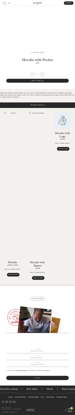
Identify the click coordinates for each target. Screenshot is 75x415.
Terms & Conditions (21, 370)
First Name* (37, 349)
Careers (10, 397)
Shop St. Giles (38, 52)
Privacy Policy (17, 409)
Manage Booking (61, 397)
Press (42, 397)
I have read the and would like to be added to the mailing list (29, 370)
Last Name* (37, 355)
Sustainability (50, 397)
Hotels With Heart (20, 397)
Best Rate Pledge (33, 397)
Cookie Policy (13, 412)
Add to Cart (36, 80)
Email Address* (37, 362)
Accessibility (4, 412)
